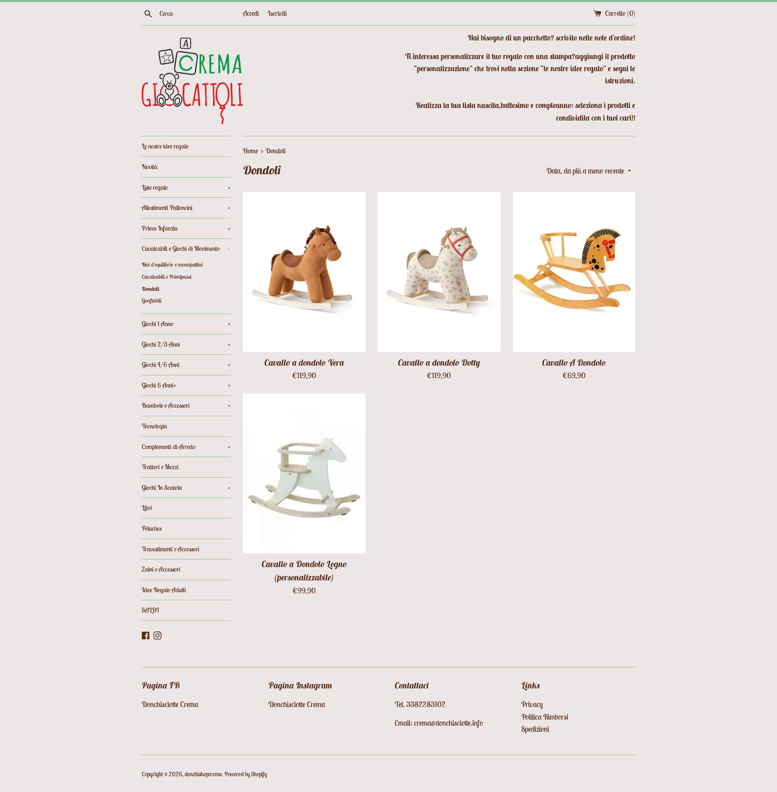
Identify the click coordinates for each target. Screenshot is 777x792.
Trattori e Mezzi (160, 467)
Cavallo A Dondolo (574, 362)
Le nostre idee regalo (165, 146)
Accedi (251, 13)
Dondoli (150, 288)
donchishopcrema (203, 774)
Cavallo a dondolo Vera (304, 362)
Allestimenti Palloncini (186, 207)
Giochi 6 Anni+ (186, 385)
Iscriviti (277, 13)
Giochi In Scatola (186, 487)
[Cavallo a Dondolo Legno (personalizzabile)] (304, 473)
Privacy (532, 704)
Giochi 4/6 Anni (186, 364)
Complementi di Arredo (186, 447)
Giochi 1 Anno (186, 324)
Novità (149, 167)
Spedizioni (535, 729)
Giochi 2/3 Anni (186, 344)
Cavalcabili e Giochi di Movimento (186, 248)
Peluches (152, 528)
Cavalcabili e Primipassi (166, 276)
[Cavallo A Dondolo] (574, 272)
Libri (147, 508)
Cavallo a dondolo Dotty (439, 362)
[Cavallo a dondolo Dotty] (439, 272)
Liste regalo (186, 187)
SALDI (150, 610)
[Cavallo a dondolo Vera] (304, 272)
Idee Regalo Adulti (164, 590)
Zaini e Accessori (161, 569)
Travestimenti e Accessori (171, 549)
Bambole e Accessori (186, 405)
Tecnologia (154, 426)
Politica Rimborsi (544, 717)
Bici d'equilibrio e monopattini (172, 264)
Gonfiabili (151, 300)
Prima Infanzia (186, 228)
